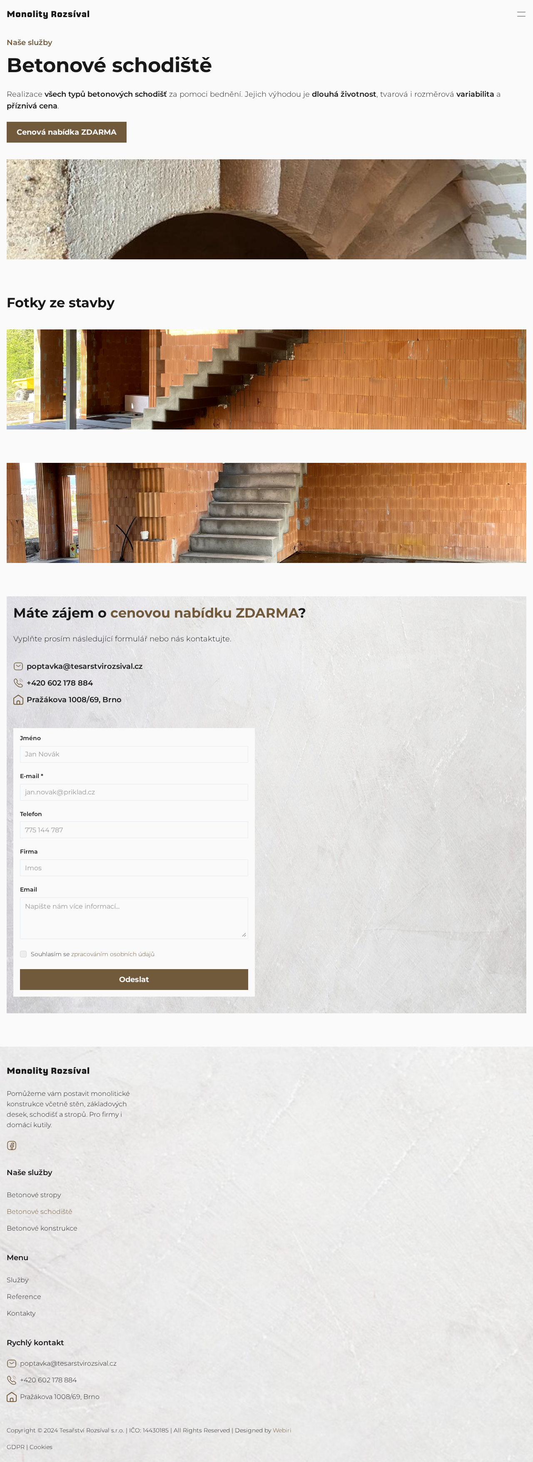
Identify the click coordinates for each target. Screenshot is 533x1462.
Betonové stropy (34, 1195)
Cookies (41, 1447)
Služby (17, 1280)
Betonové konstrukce (42, 1228)
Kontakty (21, 1313)
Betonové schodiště (39, 1212)
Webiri (282, 1430)
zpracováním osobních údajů (112, 954)
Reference (24, 1297)
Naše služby (29, 42)
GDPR (16, 1447)
